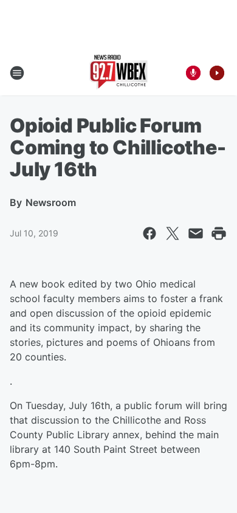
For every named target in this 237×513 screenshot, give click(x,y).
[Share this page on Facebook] (149, 233)
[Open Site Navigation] (17, 73)
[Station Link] (118, 72)
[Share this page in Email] (195, 233)
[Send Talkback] (193, 73)
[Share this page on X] (172, 233)
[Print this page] (218, 233)
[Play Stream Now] (217, 73)
